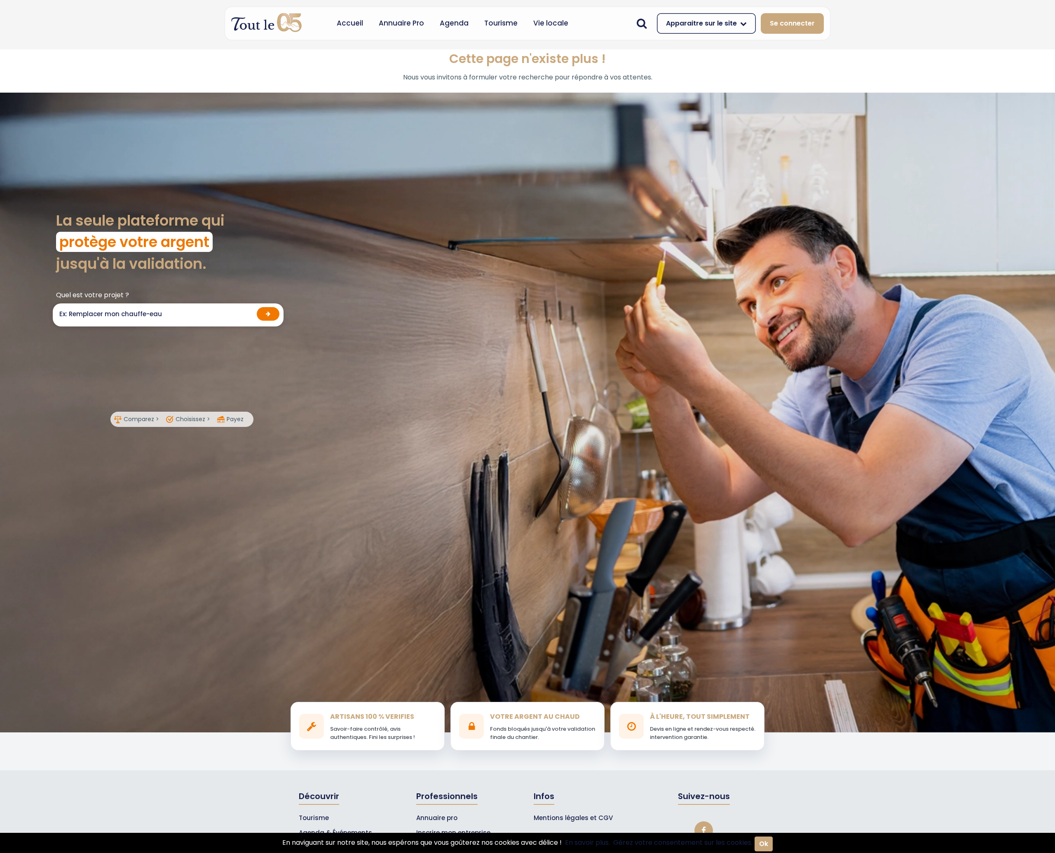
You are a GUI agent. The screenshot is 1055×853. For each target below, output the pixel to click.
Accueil (350, 23)
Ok (763, 843)
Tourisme (501, 23)
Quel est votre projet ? (92, 295)
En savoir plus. (587, 842)
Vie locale (550, 23)
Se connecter (792, 23)
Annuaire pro (436, 817)
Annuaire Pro (401, 23)
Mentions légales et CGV (573, 817)
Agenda (454, 23)
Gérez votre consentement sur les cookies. (683, 842)
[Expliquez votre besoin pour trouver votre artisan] (268, 314)
